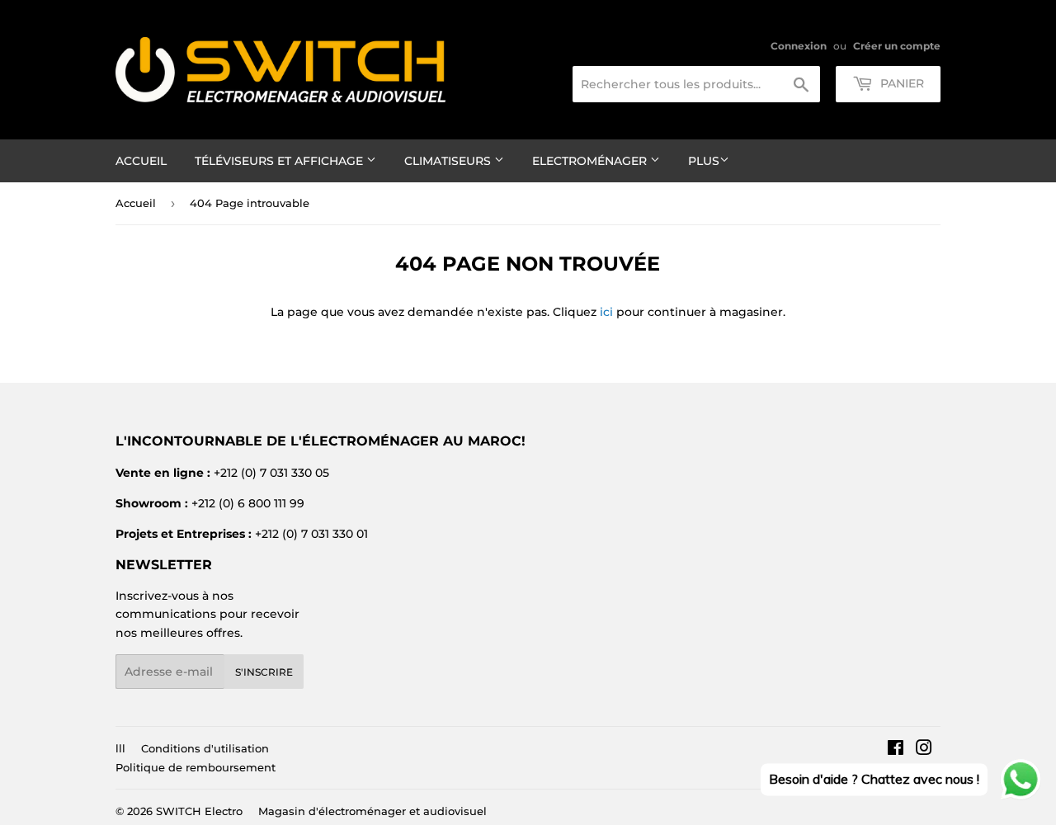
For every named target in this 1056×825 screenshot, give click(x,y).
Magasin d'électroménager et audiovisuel (372, 811)
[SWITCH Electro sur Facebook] (895, 749)
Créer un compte (896, 46)
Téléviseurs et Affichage (280, 160)
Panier (900, 83)
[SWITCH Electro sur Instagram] (924, 749)
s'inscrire (264, 672)
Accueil (141, 160)
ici (606, 311)
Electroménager (591, 160)
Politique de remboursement (196, 767)
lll (120, 748)
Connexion (799, 46)
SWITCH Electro (199, 811)
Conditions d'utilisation (205, 748)
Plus (703, 160)
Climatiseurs (449, 160)
